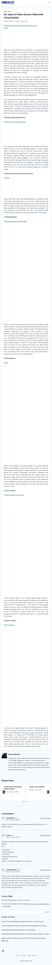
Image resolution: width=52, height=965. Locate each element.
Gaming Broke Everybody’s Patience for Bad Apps (18, 930)
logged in (13, 900)
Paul (6, 792)
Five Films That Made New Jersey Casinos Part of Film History (23, 921)
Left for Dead (29, 732)
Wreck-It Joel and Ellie (37, 787)
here (14, 88)
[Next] (48, 792)
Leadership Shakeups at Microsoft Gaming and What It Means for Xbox (25, 934)
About (18, 955)
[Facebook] (3, 950)
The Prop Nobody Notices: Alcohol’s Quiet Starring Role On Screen (24, 926)
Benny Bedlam (9, 21)
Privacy (29, 955)
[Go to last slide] (4, 792)
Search (47, 912)
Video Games (7, 11)
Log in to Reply (45, 818)
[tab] (23, 801)
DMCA (34, 955)
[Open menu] (49, 3)
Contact (23, 955)
